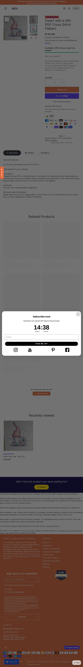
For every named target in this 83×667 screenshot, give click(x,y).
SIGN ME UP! (41, 344)
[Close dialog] (78, 314)
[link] (16, 350)
